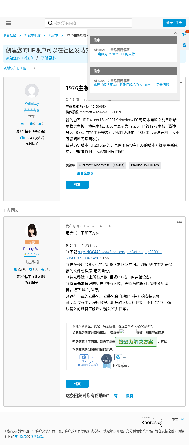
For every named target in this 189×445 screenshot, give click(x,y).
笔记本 (53, 35)
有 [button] (116, 395)
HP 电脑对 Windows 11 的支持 (114, 54)
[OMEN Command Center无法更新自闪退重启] (29, 68)
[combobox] (88, 23)
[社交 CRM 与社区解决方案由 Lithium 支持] (152, 421)
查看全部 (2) (85, 173)
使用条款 (20, 436)
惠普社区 (9, 35)
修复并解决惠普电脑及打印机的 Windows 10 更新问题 (131, 85)
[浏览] (7, 23)
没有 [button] (129, 395)
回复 (77, 184)
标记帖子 (31, 143)
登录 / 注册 (174, 23)
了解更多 (48, 58)
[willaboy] (32, 91)
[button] (179, 222)
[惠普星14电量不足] (34, 68)
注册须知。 (38, 436)
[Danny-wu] (32, 230)
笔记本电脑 (32, 35)
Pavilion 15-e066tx (145, 165)
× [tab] (175, 32)
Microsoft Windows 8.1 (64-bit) (101, 165)
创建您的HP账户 (19, 58)
